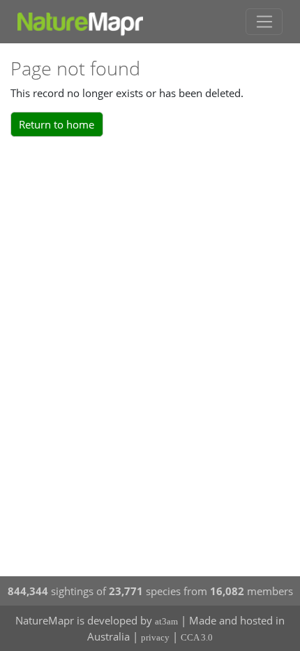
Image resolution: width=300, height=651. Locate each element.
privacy (155, 637)
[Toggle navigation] (264, 21)
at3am (166, 621)
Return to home (56, 124)
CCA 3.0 (197, 637)
